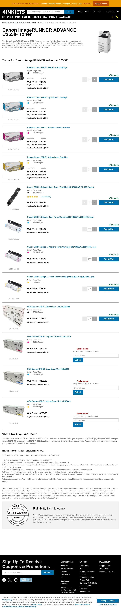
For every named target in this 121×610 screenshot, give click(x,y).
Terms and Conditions (82, 604)
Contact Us (84, 566)
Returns (83, 574)
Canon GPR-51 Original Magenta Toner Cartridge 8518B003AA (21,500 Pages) (61, 247)
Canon (18, 22)
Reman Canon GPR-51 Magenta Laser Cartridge (48, 127)
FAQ (81, 568)
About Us (64, 566)
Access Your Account (107, 571)
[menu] (60, 17)
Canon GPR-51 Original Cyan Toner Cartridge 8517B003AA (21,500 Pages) (60, 217)
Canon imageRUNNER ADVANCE (32, 22)
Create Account (100, 12)
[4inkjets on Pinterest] (15, 580)
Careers (64, 571)
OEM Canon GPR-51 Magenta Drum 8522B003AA (49, 337)
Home (4, 22)
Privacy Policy (85, 580)
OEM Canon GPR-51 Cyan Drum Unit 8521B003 (48, 369)
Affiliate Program (67, 568)
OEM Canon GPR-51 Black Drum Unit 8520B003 (48, 307)
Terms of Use (85, 592)
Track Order (85, 12)
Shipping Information (87, 571)
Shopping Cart (104, 566)
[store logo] (13, 12)
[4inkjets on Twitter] (10, 580)
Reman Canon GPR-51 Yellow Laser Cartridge (47, 157)
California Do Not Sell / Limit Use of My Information (88, 586)
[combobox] (50, 12)
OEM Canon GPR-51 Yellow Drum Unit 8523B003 (48, 401)
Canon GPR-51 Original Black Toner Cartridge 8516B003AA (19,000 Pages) (60, 187)
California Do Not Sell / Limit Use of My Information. (19, 607)
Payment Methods (87, 577)
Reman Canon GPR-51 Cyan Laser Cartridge (47, 97)
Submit (78, 360)
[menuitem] (3, 17)
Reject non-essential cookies (108, 604)
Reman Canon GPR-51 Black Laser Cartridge (47, 67)
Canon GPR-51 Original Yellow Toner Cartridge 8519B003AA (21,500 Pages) (60, 277)
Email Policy (65, 574)
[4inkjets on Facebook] (4, 580)
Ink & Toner (11, 22)
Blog (62, 577)
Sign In (112, 12)
